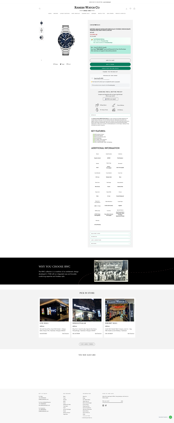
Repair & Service (121, 13)
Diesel (64, 411)
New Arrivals (76, 13)
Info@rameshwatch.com (43, 399)
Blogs (84, 398)
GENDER (94, 13)
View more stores (87, 344)
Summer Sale (86, 13)
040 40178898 (76, 333)
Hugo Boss (65, 414)
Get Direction (65, 333)
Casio (64, 403)
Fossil (64, 407)
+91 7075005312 (42, 403)
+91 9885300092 (42, 409)
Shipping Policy (86, 406)
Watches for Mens (67, 404)
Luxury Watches (65, 13)
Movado (65, 399)
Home (50, 13)
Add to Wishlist (111, 71)
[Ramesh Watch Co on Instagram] (103, 405)
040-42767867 (43, 333)
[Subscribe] (122, 401)
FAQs (84, 414)
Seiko (64, 401)
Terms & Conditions (87, 407)
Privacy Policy (86, 404)
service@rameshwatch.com (44, 405)
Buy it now (110, 64)
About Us (85, 396)
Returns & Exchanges (87, 403)
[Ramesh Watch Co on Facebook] (106, 405)
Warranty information (87, 409)
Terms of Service (86, 412)
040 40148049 (109, 333)
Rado (64, 396)
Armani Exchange (67, 409)
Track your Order (86, 415)
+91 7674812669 (42, 397)
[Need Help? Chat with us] (170, 417)
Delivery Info (95, 233)
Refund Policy (86, 411)
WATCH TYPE (101, 13)
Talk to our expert (111, 99)
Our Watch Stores (86, 399)
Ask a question (96, 240)
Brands (56, 13)
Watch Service (86, 401)
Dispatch (94, 236)
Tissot (64, 398)
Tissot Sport (65, 406)
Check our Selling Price (110, 68)
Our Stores (110, 13)
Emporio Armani (66, 412)
